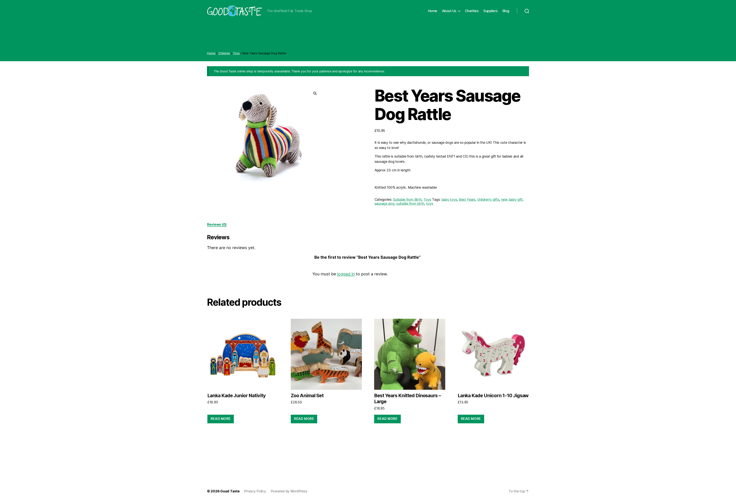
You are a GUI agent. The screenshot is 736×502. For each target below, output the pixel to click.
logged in (346, 274)
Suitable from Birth (407, 199)
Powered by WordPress (289, 491)
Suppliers (490, 11)
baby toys (449, 199)
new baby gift (512, 199)
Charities (472, 11)
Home (432, 11)
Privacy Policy (255, 491)
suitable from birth (410, 203)
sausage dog (384, 203)
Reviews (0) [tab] (217, 224)
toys (429, 203)
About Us (449, 11)
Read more (221, 419)
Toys (236, 53)
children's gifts (488, 199)
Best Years (467, 199)
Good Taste (229, 491)
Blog (506, 11)
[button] (315, 93)
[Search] (527, 11)
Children (224, 53)
